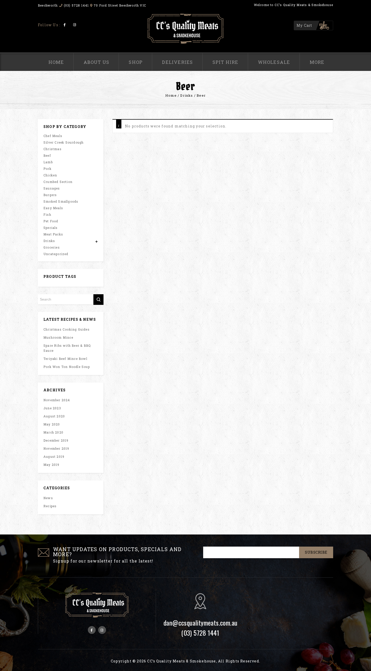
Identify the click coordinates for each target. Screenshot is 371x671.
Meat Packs (53, 234)
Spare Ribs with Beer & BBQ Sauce (67, 348)
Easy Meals (53, 208)
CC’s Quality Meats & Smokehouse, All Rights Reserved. (203, 661)
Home (56, 62)
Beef (47, 155)
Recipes (50, 506)
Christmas (52, 149)
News (48, 498)
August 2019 (53, 456)
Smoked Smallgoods (60, 201)
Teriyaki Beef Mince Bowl (65, 359)
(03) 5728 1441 (76, 5)
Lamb (48, 162)
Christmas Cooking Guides (66, 329)
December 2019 (56, 440)
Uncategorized (55, 254)
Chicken (50, 175)
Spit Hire (225, 62)
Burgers (50, 195)
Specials (50, 228)
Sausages (51, 188)
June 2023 (52, 408)
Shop (136, 62)
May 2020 (51, 424)
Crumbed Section (57, 182)
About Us (97, 62)
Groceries (51, 247)
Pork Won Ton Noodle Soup (66, 367)
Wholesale (274, 62)
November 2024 (56, 400)
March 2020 (53, 432)
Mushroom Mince (58, 337)
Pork (47, 169)
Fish (47, 214)
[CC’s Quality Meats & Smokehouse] (185, 29)
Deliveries (177, 62)
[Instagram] (74, 25)
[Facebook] (65, 25)
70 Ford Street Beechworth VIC (120, 5)
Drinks (186, 95)
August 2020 (54, 416)
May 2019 (51, 465)
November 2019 (56, 448)
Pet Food (50, 221)
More (317, 62)
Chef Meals (52, 136)
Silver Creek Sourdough (63, 142)
